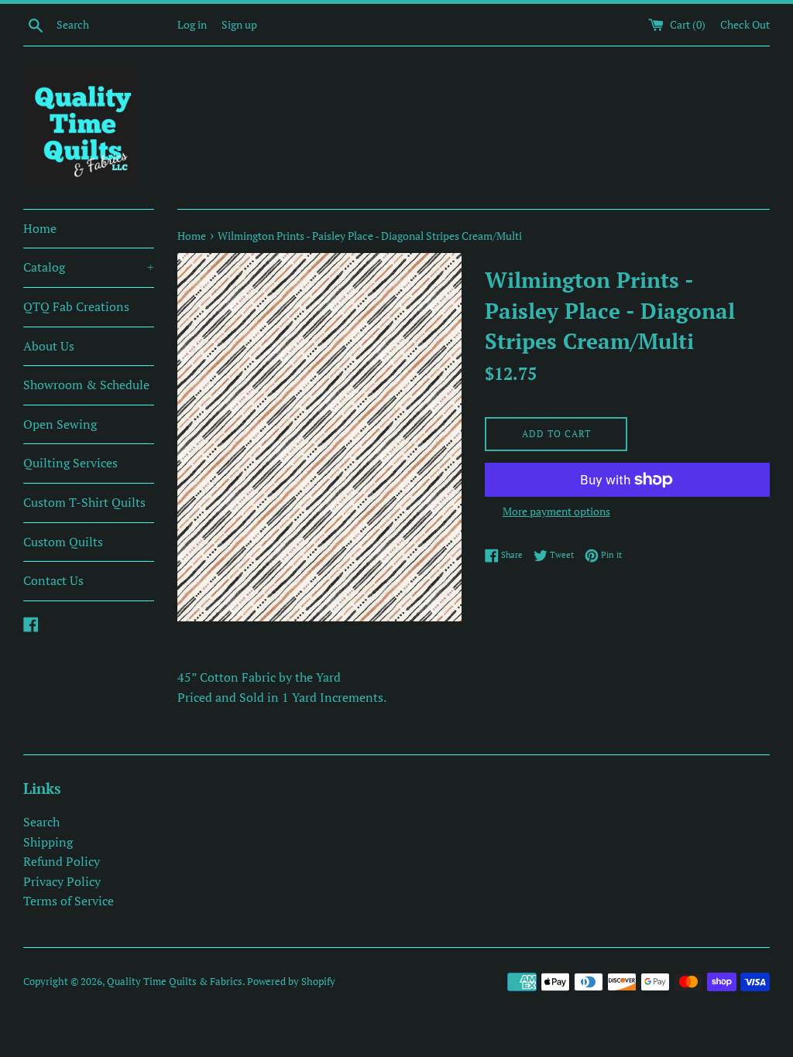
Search (41, 821)
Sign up (239, 24)
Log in (192, 24)
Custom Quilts (63, 541)
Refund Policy (61, 861)
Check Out (745, 24)
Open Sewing (60, 424)
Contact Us (53, 580)
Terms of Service (68, 900)
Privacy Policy (62, 881)
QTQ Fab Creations (76, 306)
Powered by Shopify (291, 981)
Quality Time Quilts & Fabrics (174, 981)
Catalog (88, 266)
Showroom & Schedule (86, 384)
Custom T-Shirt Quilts (84, 502)
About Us (48, 345)
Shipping (48, 841)
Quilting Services (70, 462)
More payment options (556, 511)
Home (40, 228)
